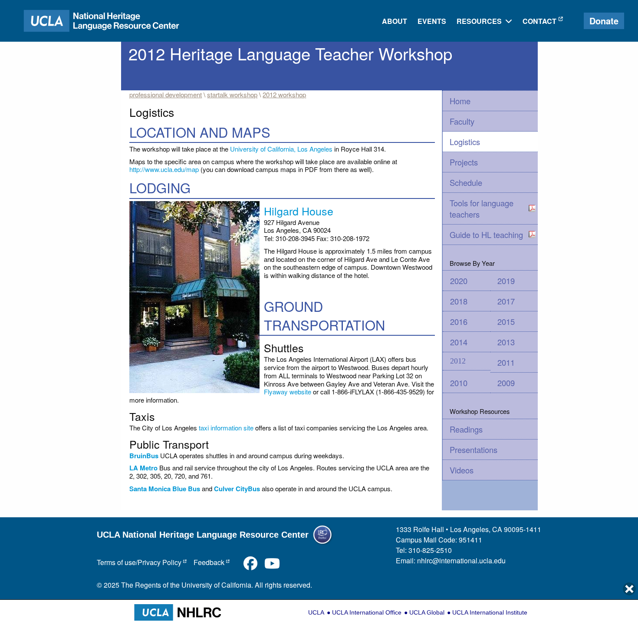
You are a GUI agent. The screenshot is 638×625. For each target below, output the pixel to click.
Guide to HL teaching (486, 234)
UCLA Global (426, 612)
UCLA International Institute (489, 612)
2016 (458, 321)
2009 (506, 382)
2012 (458, 361)
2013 (506, 341)
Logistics (465, 141)
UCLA (316, 612)
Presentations (473, 449)
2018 (458, 301)
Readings (466, 429)
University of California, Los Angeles (281, 148)
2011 (506, 362)
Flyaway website (287, 391)
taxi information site (226, 427)
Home (460, 100)
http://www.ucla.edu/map (164, 169)
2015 (506, 321)
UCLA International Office (366, 612)
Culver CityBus (237, 488)
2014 (458, 341)
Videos (462, 470)
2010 (458, 382)
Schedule (466, 182)
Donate (603, 20)
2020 (458, 280)
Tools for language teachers (481, 208)
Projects (464, 162)
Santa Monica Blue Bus (164, 488)
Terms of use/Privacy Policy (139, 562)
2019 (506, 280)
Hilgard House (298, 210)
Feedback (209, 562)
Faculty (462, 121)
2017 (506, 301)
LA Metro (143, 468)
